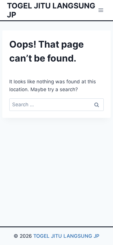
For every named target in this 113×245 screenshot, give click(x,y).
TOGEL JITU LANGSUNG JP (66, 236)
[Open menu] (100, 10)
